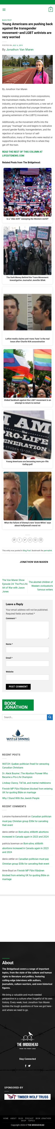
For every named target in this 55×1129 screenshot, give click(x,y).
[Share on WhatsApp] (14, 540)
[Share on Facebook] (19, 540)
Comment (11, 618)
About (13, 1118)
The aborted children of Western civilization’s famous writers (41, 586)
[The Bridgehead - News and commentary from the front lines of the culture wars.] (27, 10)
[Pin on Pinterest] (35, 540)
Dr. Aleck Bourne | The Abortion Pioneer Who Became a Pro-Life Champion (25, 775)
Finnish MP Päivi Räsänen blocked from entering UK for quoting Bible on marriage (27, 790)
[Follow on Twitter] (29, 1066)
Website (9, 672)
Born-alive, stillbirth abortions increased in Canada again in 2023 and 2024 (25, 834)
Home (6, 1118)
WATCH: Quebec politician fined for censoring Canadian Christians (25, 765)
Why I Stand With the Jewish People (20, 798)
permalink (48, 550)
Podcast (29, 1118)
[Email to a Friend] (30, 540)
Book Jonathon (43, 1118)
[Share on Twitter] (24, 540)
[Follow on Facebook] (25, 1066)
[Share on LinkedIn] (40, 540)
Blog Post (7, 20)
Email (9, 658)
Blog (20, 1118)
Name (9, 644)
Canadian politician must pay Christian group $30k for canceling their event (26, 820)
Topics (31, 1121)
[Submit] (50, 717)
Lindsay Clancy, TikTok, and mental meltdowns (26, 782)
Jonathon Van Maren (20, 49)
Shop (23, 1121)
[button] (4, 9)
